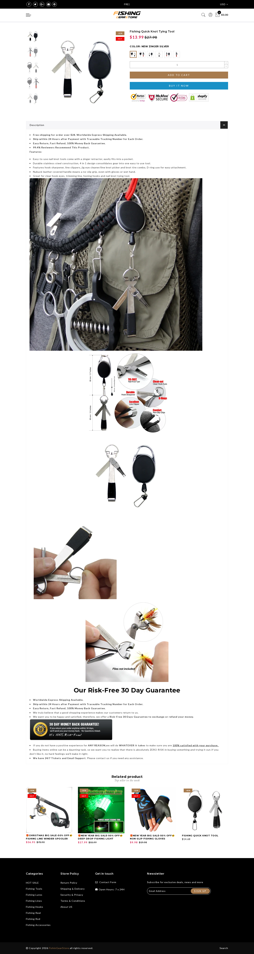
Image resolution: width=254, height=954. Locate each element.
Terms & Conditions (72, 900)
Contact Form (107, 882)
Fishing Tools (34, 888)
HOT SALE (32, 882)
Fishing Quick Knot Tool (200, 835)
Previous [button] (47, 73)
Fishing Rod (33, 918)
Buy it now (179, 85)
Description (37, 125)
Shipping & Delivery (72, 888)
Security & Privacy (71, 894)
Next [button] (113, 73)
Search (224, 948)
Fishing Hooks (34, 906)
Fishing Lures (34, 894)
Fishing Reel (33, 912)
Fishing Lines (34, 900)
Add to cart (179, 74)
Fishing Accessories (38, 924)
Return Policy (68, 882)
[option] (82, 71)
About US (66, 906)
